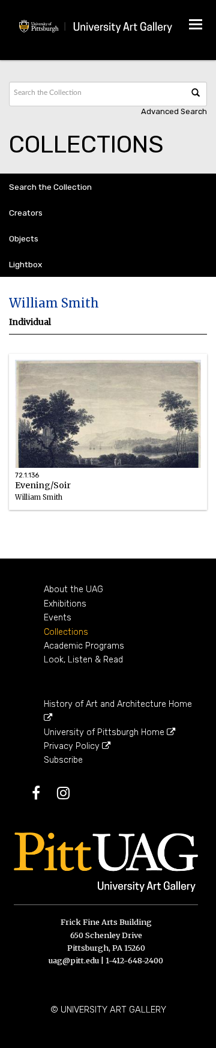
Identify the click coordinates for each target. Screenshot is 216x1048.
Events (57, 618)
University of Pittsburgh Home (105, 732)
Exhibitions (65, 604)
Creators (26, 212)
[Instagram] (70, 795)
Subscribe (63, 760)
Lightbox (25, 264)
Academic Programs (84, 646)
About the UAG (73, 589)
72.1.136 (27, 475)
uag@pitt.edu (74, 960)
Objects (23, 238)
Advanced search (174, 111)
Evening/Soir (43, 496)
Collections (66, 632)
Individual (30, 322)
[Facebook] (43, 795)
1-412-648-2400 (134, 960)
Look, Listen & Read (83, 660)
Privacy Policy (73, 746)
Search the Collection (50, 187)
